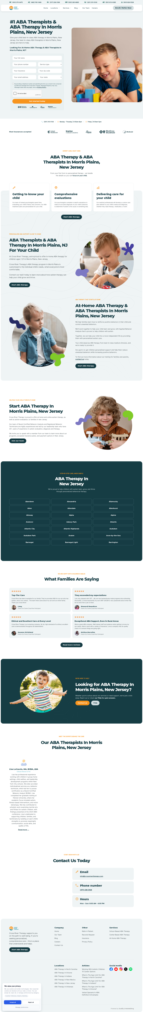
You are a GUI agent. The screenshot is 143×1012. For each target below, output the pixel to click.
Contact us (82, 703)
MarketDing (129, 1008)
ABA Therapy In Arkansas (63, 987)
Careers (95, 8)
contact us (79, 359)
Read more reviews (71, 645)
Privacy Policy (41, 87)
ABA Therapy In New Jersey (64, 983)
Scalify (121, 1008)
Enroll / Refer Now (123, 8)
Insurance (85, 938)
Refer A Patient (87, 931)
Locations (54, 8)
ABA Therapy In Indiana (63, 976)
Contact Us (58, 945)
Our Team (85, 8)
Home (45, 8)
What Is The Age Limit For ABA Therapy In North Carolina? (93, 976)
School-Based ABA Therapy (119, 931)
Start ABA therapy (71, 217)
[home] (14, 8)
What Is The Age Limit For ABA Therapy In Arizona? (93, 988)
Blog (56, 938)
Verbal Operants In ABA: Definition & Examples (91, 994)
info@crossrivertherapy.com (91, 876)
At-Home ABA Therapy (117, 938)
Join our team (18, 441)
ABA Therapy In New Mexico (64, 980)
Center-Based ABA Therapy (119, 935)
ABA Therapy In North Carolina (65, 969)
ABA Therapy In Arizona (63, 973)
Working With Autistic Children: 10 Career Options (93, 970)
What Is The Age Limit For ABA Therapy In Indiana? (93, 982)
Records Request (88, 935)
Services (66, 8)
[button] (55, 8)
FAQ (95, 703)
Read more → (23, 830)
